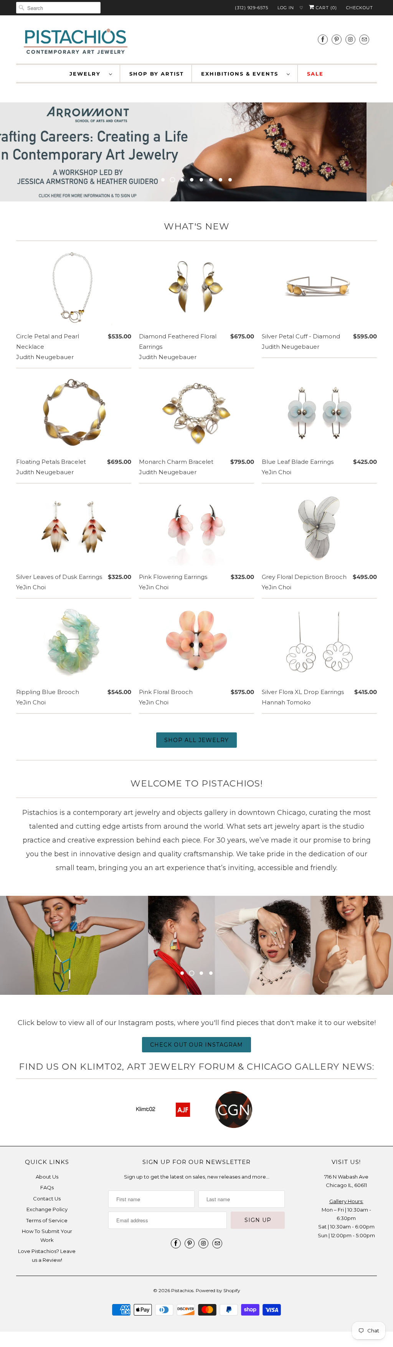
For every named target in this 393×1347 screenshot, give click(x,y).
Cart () (325, 7)
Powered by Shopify (218, 1290)
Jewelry (87, 74)
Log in (285, 7)
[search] (58, 7)
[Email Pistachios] (364, 39)
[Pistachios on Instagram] (350, 39)
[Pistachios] (75, 41)
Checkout (359, 7)
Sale (315, 74)
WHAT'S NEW (197, 226)
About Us (47, 1177)
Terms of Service (47, 1220)
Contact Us (47, 1198)
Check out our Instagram (196, 1044)
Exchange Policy (47, 1209)
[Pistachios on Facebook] (323, 39)
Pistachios (182, 1290)
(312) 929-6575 (251, 7)
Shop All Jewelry (196, 740)
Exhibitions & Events (242, 74)
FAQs (47, 1187)
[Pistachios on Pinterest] (337, 39)
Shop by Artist (156, 74)
